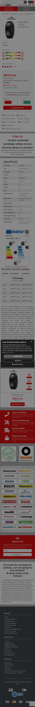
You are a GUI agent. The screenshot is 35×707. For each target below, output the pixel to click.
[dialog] (17, 353)
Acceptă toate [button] (18, 356)
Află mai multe (10, 352)
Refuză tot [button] (18, 360)
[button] (17, 364)
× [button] (31, 341)
